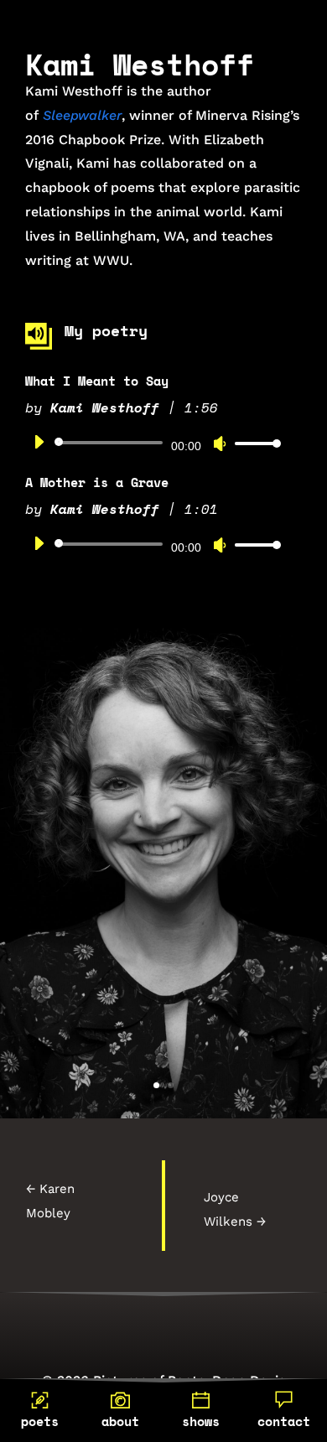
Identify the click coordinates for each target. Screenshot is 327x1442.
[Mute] (219, 443)
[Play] (38, 441)
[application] (151, 442)
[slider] (253, 443)
